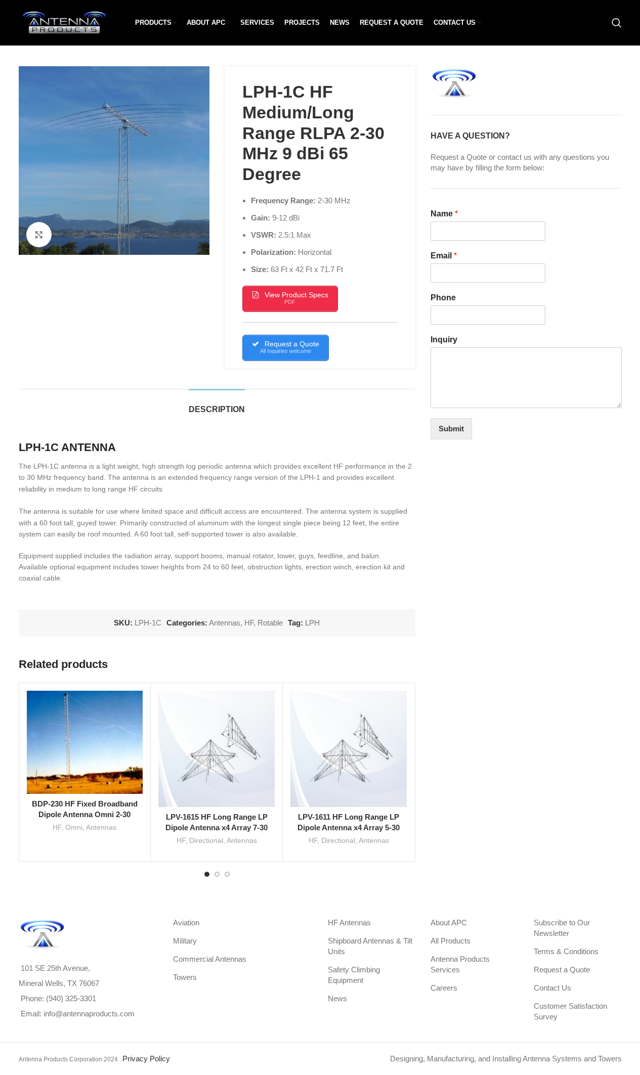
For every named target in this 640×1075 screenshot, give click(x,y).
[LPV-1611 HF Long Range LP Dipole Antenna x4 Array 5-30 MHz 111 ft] (348, 749)
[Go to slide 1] (206, 874)
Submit (451, 428)
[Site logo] (64, 22)
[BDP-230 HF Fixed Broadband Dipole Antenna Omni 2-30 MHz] (85, 742)
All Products (451, 940)
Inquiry (444, 339)
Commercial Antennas (209, 959)
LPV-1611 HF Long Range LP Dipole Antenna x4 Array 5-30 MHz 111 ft (348, 827)
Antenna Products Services (460, 964)
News (337, 998)
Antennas (224, 622)
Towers (185, 977)
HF (248, 622)
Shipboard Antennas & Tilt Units (370, 946)
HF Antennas (349, 922)
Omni (73, 827)
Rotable (270, 622)
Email (444, 255)
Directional (206, 840)
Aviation (186, 922)
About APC (449, 922)
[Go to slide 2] (217, 874)
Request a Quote (562, 969)
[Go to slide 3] (227, 874)
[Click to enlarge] (39, 234)
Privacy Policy (146, 1058)
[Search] (617, 23)
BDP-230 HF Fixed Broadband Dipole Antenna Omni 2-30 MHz (85, 814)
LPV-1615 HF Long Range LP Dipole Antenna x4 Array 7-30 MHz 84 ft (216, 827)
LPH (312, 622)
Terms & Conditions (566, 951)
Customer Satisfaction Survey (570, 1011)
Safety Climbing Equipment (354, 974)
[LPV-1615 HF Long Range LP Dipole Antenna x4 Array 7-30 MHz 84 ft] (216, 749)
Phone (443, 297)
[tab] (217, 404)
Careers (444, 987)
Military (185, 940)
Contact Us (552, 987)
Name (444, 213)
